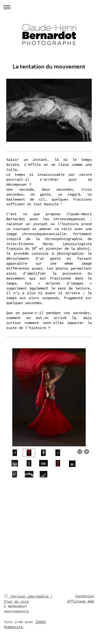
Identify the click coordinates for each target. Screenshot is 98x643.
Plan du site (16, 602)
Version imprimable (29, 596)
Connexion (84, 596)
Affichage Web (80, 601)
